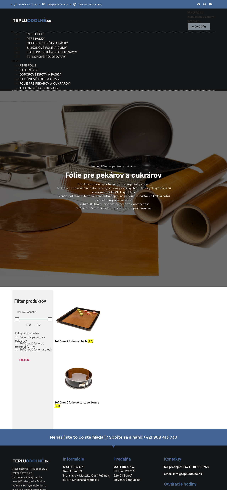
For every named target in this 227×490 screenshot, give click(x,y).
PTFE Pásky (29, 70)
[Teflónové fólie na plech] (16, 349)
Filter (24, 360)
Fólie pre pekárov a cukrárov (45, 83)
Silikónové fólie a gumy (39, 79)
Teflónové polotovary (46, 57)
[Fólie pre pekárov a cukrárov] (16, 337)
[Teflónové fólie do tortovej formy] (16, 343)
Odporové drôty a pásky (40, 74)
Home (95, 166)
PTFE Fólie (28, 65)
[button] (113, 61)
